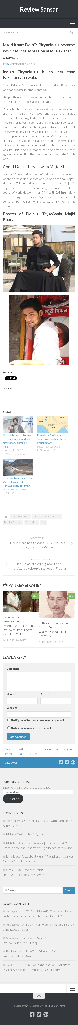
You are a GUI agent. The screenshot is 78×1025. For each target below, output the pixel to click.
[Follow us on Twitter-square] (67, 762)
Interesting (12, 32)
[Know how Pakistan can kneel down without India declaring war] (52, 424)
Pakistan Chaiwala (13, 522)
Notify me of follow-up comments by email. (38, 720)
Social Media (32, 522)
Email (44, 694)
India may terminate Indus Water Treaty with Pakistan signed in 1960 (17, 481)
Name (11, 694)
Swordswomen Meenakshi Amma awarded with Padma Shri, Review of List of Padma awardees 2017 (19, 625)
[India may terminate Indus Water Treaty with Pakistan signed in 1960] (18, 467)
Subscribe (13, 798)
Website (12, 707)
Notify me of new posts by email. (31, 727)
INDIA (36, 516)
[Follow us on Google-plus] (73, 762)
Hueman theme (57, 1005)
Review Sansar (39, 9)
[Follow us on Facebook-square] (60, 762)
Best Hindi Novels (17, 951)
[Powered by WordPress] (26, 1006)
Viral (43, 522)
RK (7, 64)
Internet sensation (51, 516)
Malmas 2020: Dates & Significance (28, 834)
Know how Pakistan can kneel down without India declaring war (51, 439)
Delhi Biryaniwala (20, 516)
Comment (14, 668)
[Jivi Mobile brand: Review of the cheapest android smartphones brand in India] (18, 424)
